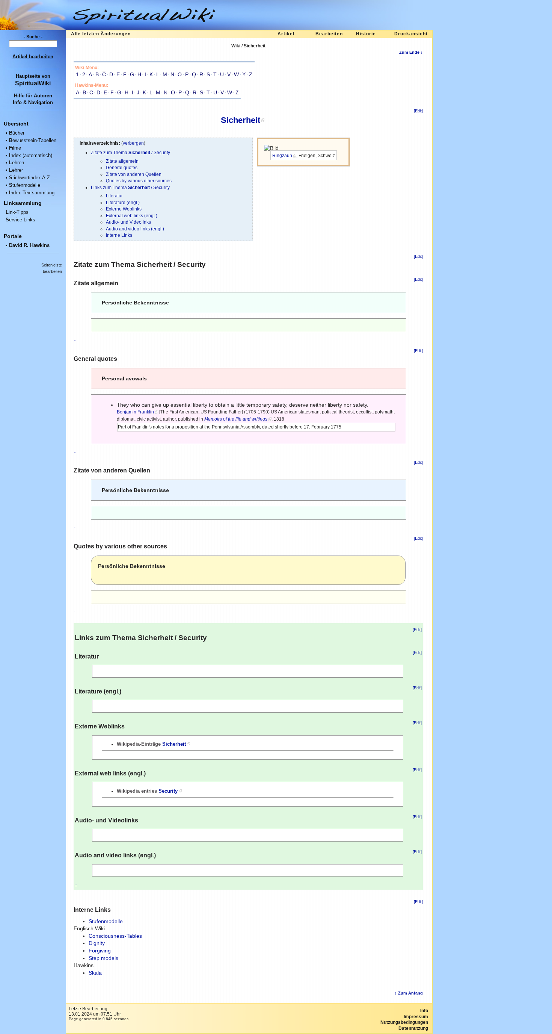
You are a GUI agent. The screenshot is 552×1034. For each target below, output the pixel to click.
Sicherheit (240, 120)
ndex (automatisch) (30, 155)
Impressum (416, 1016)
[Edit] (418, 111)
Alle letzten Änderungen (101, 33)
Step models (103, 958)
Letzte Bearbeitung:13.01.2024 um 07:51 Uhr (95, 1011)
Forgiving (100, 951)
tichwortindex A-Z (29, 177)
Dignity (97, 943)
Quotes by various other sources (139, 180)
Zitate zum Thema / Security (130, 152)
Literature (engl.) (123, 202)
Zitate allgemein (122, 161)
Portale (13, 236)
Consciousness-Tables (115, 936)
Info (424, 1010)
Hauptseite (28, 76)
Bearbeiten (329, 33)
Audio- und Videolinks (128, 222)
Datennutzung (413, 1028)
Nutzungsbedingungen (404, 1022)
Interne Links (119, 235)
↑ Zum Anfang (409, 993)
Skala (95, 973)
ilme (15, 148)
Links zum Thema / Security (130, 187)
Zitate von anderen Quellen (133, 174)
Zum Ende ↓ (411, 52)
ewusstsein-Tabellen (32, 140)
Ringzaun (282, 155)
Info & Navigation (33, 102)
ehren (16, 162)
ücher (16, 133)
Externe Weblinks (124, 208)
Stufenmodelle (106, 921)
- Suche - (33, 36)
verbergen (133, 143)
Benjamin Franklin (135, 412)
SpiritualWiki (33, 83)
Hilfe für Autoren (33, 95)
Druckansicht (411, 33)
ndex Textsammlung (31, 192)
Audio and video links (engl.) (135, 228)
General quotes (121, 167)
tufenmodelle (24, 185)
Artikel (286, 33)
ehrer (16, 170)
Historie (366, 33)
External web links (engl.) (131, 215)
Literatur (114, 195)
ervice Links (20, 220)
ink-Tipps (17, 212)
